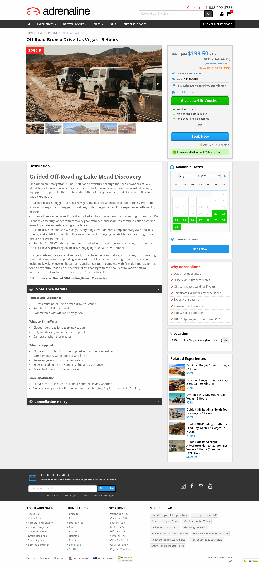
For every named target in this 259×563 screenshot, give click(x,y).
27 (200, 220)
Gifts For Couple (119, 540)
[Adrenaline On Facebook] (192, 485)
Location (180, 333)
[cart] (228, 14)
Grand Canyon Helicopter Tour (169, 515)
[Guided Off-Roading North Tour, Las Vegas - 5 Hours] (177, 414)
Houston (74, 536)
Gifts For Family (119, 544)
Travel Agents (36, 540)
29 (215, 220)
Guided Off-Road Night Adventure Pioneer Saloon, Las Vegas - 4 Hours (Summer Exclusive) (207, 447)
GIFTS (97, 24)
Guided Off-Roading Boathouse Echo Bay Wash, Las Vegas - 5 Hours (207, 427)
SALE (113, 24)
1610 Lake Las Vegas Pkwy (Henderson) (196, 340)
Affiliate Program (38, 527)
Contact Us (34, 518)
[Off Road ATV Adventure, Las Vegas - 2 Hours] (177, 399)
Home (29, 32)
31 (176, 226)
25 (184, 220)
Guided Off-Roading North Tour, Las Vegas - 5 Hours (208, 411)
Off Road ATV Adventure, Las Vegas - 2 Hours (205, 396)
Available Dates (186, 92)
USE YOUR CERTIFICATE (217, 24)
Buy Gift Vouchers (120, 549)
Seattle (73, 549)
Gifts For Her (117, 536)
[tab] (94, 166)
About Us (33, 514)
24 (176, 220)
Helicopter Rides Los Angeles (168, 539)
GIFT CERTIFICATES (134, 24)
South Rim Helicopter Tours (167, 546)
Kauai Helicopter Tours (164, 521)
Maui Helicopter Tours (197, 521)
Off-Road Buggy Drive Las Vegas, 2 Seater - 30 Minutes (208, 382)
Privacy (44, 558)
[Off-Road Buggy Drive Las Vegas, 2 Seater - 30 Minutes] (177, 384)
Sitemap (59, 558)
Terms (30, 558)
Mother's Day (118, 527)
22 (215, 213)
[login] (222, 14)
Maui (72, 527)
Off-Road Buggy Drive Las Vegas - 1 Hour (208, 367)
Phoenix (73, 518)
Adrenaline (80, 558)
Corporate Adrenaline (41, 522)
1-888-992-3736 (219, 7)
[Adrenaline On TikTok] (183, 485)
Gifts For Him (118, 531)
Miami (72, 540)
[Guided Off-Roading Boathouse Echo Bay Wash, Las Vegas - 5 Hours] (177, 428)
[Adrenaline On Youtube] (210, 485)
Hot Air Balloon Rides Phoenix (210, 533)
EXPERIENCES (45, 24)
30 (223, 220)
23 (223, 213)
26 (192, 220)
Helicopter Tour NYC (205, 515)
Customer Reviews (39, 531)
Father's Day (117, 522)
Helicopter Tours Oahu (164, 527)
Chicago (73, 514)
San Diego (75, 544)
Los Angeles (76, 522)
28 (208, 220)
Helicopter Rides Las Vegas (206, 539)
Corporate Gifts (119, 518)
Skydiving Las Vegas (195, 527)
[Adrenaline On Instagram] (201, 485)
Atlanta (73, 531)
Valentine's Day (119, 514)
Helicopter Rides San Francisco (169, 533)
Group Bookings (37, 536)
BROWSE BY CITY (73, 24)
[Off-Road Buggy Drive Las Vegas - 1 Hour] (177, 370)
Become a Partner (38, 544)
